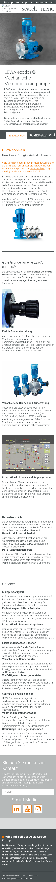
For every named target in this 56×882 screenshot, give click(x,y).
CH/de (44, 2)
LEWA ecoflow (37, 168)
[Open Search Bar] (29, 9)
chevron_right (40, 134)
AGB (23, 875)
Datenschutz (33, 875)
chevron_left (14, 134)
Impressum (27, 878)
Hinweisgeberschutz (12, 878)
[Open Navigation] (47, 9)
